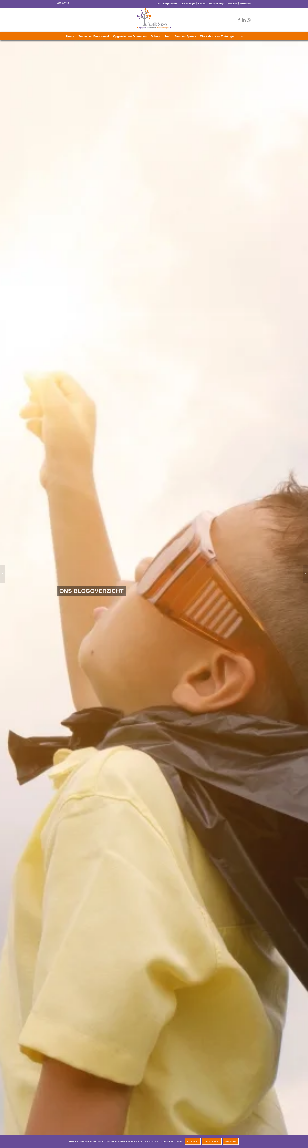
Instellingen (230, 1141)
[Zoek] (241, 36)
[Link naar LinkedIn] (243, 20)
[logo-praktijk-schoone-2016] (154, 20)
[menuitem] (167, 3)
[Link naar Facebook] (239, 20)
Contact (201, 4)
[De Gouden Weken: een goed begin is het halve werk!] (2, 574)
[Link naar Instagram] (248, 20)
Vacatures (232, 4)
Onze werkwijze (188, 4)
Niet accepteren (211, 1141)
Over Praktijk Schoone (167, 4)
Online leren (245, 4)
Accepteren (192, 1141)
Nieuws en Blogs (216, 4)
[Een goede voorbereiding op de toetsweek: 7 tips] (305, 574)
